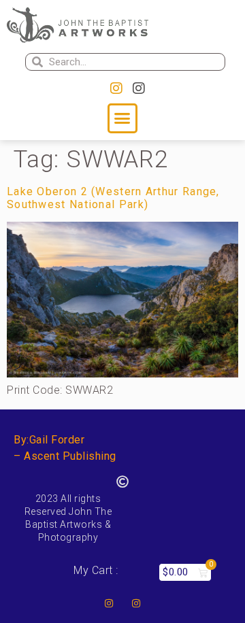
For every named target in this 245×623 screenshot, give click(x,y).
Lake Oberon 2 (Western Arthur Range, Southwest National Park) (113, 198)
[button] (122, 118)
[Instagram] (116, 88)
